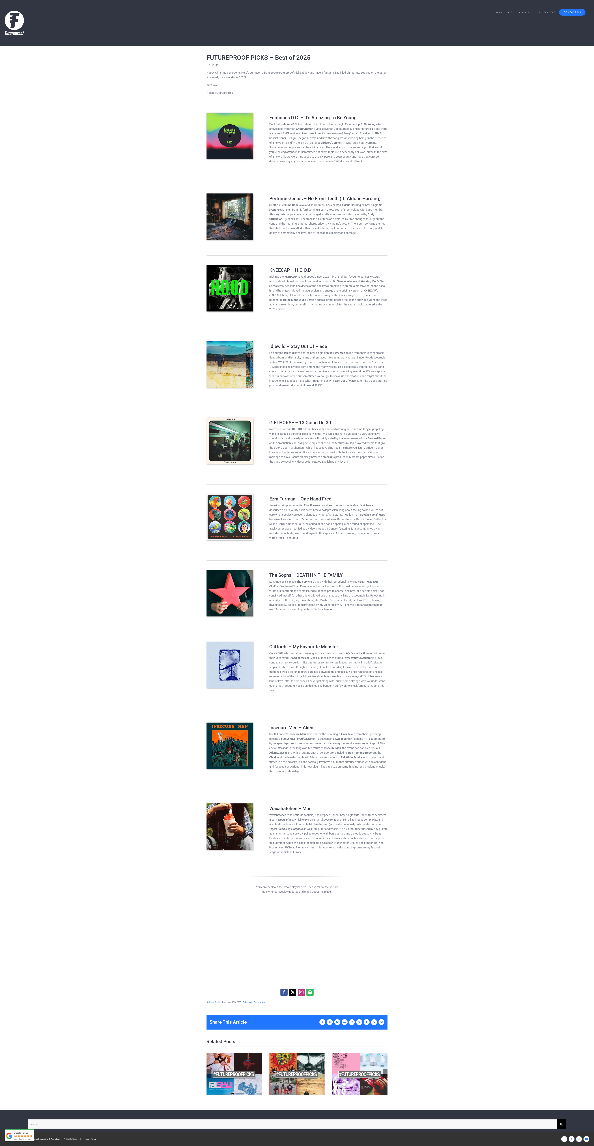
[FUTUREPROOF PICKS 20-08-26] (234, 1074)
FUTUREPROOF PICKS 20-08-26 (228, 1073)
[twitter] (292, 992)
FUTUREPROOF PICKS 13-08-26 (291, 1073)
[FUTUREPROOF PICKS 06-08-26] (359, 1074)
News (262, 1002)
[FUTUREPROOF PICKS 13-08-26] (297, 1074)
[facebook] (284, 992)
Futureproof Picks (251, 1002)
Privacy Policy (90, 1139)
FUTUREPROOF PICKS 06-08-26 (354, 1073)
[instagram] (301, 992)
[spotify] (310, 992)
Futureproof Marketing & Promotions (44, 1139)
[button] (209, 1073)
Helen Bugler (214, 1002)
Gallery (239, 1073)
